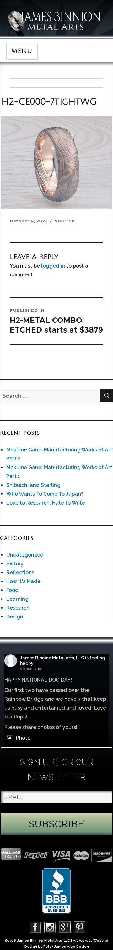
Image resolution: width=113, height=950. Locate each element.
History (15, 564)
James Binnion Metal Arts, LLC (52, 657)
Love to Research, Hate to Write (45, 503)
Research (18, 608)
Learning (17, 599)
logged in (53, 266)
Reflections (20, 572)
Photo (23, 738)
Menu (21, 51)
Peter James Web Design (66, 947)
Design (14, 617)
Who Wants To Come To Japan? (44, 494)
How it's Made (23, 581)
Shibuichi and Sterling (33, 485)
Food (12, 590)
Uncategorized (25, 555)
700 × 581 (66, 220)
